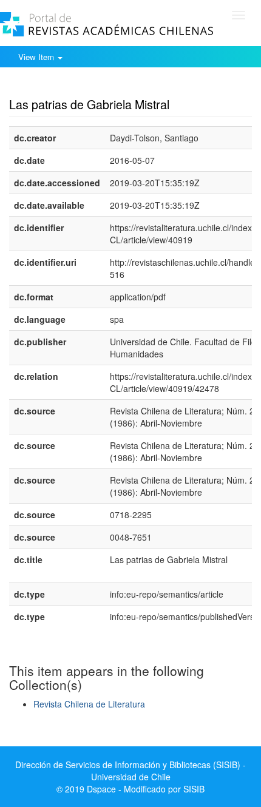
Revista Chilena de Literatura (89, 704)
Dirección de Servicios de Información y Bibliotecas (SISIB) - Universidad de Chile (130, 770)
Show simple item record (56, 85)
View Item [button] (37, 56)
